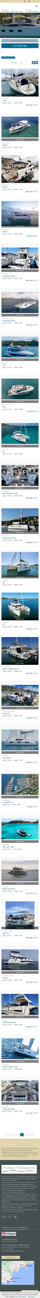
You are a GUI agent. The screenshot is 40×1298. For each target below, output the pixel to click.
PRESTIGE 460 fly (9, 1022)
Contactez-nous (11, 1257)
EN (31, 1)
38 (3, 451)
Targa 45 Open (8, 1109)
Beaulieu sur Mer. (27, 1184)
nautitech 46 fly (8, 538)
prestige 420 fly (8, 276)
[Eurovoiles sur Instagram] (8, 1234)
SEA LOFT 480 (8, 847)
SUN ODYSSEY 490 (9, 1067)
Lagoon (33, 1178)
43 (3, 582)
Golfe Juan (11, 1184)
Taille (21, 62)
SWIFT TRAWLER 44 (10, 669)
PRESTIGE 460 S (8, 889)
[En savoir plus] (21, 1297)
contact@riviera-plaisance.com (15, 1251)
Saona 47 (6, 713)
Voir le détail (20, 95)
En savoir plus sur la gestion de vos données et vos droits (19, 1155)
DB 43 (4, 145)
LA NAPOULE (7, 802)
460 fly (5, 978)
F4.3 (4, 365)
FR (27, 1)
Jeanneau (28, 1176)
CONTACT (20, 1)
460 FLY (5, 933)
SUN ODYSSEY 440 (9, 493)
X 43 (4, 100)
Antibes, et (18, 1184)
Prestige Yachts (16, 1178)
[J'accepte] (31, 1297)
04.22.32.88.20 (12, 1)
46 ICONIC (6, 758)
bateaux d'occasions (18, 1192)
